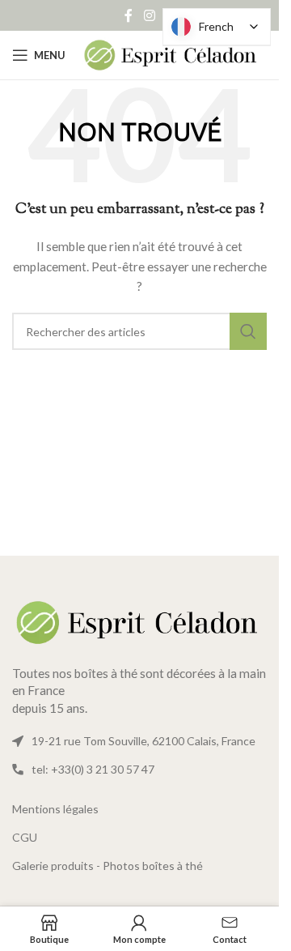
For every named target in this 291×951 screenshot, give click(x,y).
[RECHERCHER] (248, 331)
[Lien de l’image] (139, 621)
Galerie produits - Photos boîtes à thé (107, 865)
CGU (24, 837)
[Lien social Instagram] (149, 15)
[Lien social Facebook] (128, 15)
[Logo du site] (170, 54)
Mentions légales (55, 809)
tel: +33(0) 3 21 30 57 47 (93, 769)
